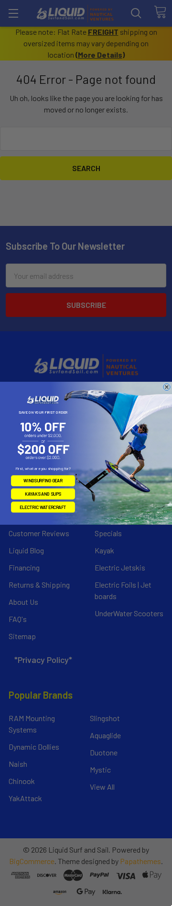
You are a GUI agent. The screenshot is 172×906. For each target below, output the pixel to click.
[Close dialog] (167, 386)
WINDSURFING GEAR (43, 480)
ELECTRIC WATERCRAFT (43, 506)
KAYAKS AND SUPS (43, 493)
